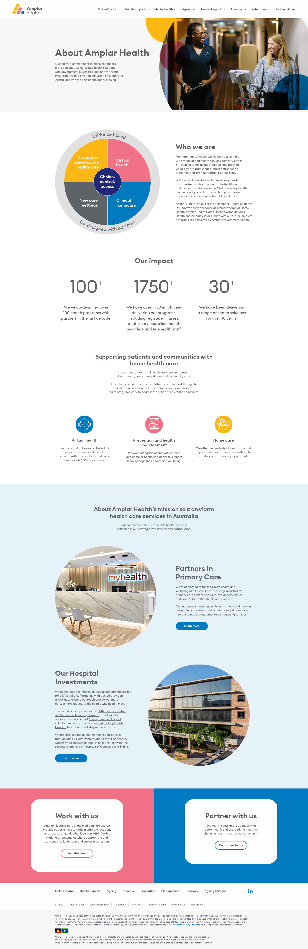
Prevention (148, 891)
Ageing (187, 9)
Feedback (120, 904)
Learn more (191, 626)
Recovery (192, 891)
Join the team (77, 853)
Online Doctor (107, 9)
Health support (135, 9)
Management (170, 891)
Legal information (99, 904)
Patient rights (76, 904)
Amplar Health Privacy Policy (182, 924)
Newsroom (197, 904)
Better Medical (185, 610)
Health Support (90, 891)
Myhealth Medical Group (230, 606)
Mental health (163, 9)
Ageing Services (215, 891)
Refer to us (259, 9)
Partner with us (285, 9)
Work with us (178, 904)
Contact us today (231, 845)
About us (236, 9)
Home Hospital (211, 9)
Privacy (59, 904)
